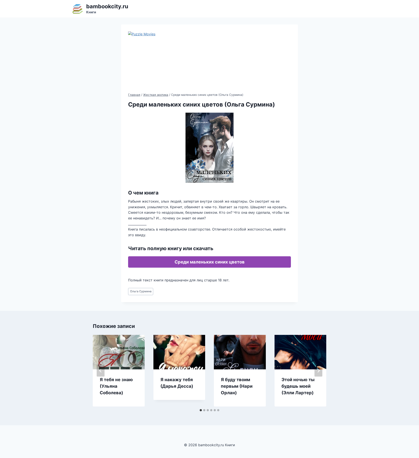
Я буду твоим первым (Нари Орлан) (236, 386)
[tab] (201, 410)
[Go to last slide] (101, 371)
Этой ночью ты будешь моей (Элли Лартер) (298, 386)
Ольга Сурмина (140, 291)
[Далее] (318, 371)
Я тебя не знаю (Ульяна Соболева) (116, 386)
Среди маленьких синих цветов (210, 262)
